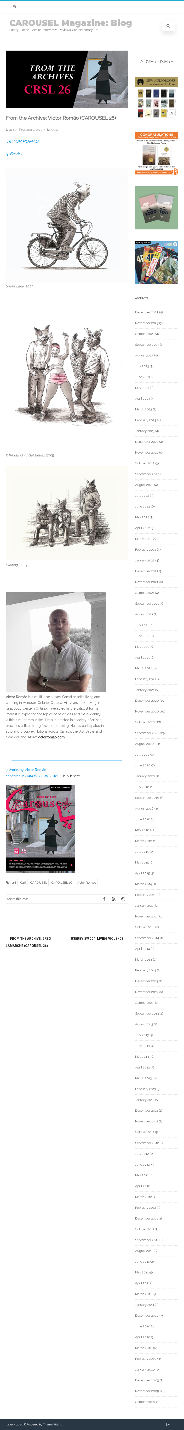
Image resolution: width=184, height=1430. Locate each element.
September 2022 (147, 474)
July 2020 (142, 754)
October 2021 (144, 593)
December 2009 (147, 1380)
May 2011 (142, 1272)
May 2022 (142, 517)
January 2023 (145, 431)
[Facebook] (104, 899)
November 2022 (146, 452)
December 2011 (146, 1218)
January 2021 (144, 690)
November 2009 (147, 1391)
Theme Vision (52, 1424)
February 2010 (145, 1358)
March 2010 (143, 1348)
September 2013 (147, 1013)
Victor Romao (86, 882)
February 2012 (145, 1207)
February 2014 (145, 970)
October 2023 (145, 334)
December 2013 (146, 981)
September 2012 (147, 1143)
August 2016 (144, 808)
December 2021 (146, 571)
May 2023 (142, 388)
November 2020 (147, 711)
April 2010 (142, 1337)
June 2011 (142, 1261)
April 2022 (142, 528)
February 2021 (145, 679)
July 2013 (142, 1035)
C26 (23, 882)
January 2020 (145, 776)
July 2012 (142, 1154)
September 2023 (147, 344)
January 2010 (145, 1369)
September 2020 (147, 733)
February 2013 (145, 1089)
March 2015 (143, 884)
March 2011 (143, 1294)
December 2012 (146, 1110)
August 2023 (144, 355)
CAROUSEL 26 (61, 882)
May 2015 (142, 862)
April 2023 (142, 398)
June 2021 (142, 636)
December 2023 (146, 312)
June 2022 (142, 506)
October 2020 (145, 722)
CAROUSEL (38, 882)
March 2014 (143, 959)
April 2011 (142, 1283)
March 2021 (143, 668)
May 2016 (142, 830)
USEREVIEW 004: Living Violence (99, 938)
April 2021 (142, 657)
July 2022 (142, 495)
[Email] (123, 899)
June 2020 (142, 765)
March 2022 (143, 539)
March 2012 (143, 1197)
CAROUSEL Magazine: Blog (70, 23)
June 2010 (142, 1326)
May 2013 (142, 1056)
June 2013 (142, 1046)
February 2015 (145, 895)
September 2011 (147, 1240)
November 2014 (146, 916)
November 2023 (146, 323)
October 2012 (144, 1132)
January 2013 (144, 1100)
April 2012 (142, 1186)
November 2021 (146, 582)
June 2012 (142, 1164)
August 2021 (144, 614)
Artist (54, 129)
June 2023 (142, 377)
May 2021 (142, 646)
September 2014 (147, 938)
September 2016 (147, 798)
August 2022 (144, 485)
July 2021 (142, 625)
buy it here (71, 776)
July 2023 (142, 366)
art (14, 882)
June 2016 (142, 819)
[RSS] (113, 899)
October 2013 (144, 1002)
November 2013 (146, 992)
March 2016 (143, 841)
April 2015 (142, 873)
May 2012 (142, 1175)
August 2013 (144, 1024)
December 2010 (147, 1315)
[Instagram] (14, 7)
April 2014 (142, 949)
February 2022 (145, 549)
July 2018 (142, 787)
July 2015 (142, 851)
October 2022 (145, 463)
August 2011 (144, 1251)
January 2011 (144, 1305)
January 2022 (145, 560)
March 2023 (143, 409)
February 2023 (145, 420)
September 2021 (147, 603)
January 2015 (144, 905)
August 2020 (144, 744)
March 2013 (143, 1078)
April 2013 (142, 1067)
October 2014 (145, 927)
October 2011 (144, 1229)
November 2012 (146, 1121)
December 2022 (146, 442)
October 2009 (145, 1402)
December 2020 (147, 700)
